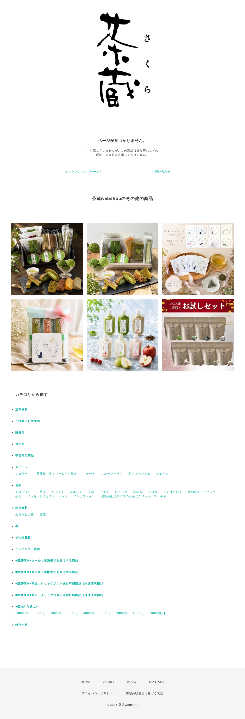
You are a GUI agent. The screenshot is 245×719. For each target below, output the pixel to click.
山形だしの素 (24, 514)
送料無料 (21, 409)
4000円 (88, 613)
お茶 (18, 485)
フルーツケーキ (112, 473)
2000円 (121, 613)
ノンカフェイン (84, 496)
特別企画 (21, 624)
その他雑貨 (23, 537)
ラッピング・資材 (27, 549)
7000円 (55, 613)
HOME (85, 682)
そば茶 (153, 492)
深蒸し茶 (76, 492)
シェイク (162, 473)
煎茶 (43, 492)
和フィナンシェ (139, 473)
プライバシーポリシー (97, 693)
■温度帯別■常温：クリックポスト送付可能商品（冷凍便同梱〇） (60, 583)
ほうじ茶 (121, 492)
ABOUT (108, 682)
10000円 (21, 613)
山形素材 (21, 507)
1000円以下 (157, 613)
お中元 (20, 444)
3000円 (105, 613)
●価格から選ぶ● (26, 606)
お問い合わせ (161, 171)
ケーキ (90, 473)
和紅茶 (138, 492)
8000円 (39, 613)
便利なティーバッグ (202, 492)
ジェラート (23, 473)
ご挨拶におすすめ (27, 421)
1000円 (138, 613)
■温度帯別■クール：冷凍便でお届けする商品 (46, 560)
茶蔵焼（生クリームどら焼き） (58, 473)
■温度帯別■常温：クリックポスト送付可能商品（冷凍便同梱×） (60, 595)
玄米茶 (104, 492)
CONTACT (156, 682)
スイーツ (21, 467)
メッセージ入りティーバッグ (47, 496)
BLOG (131, 682)
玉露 (91, 492)
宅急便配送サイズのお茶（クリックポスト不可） (135, 496)
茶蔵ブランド (24, 492)
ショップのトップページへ (83, 171)
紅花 (43, 514)
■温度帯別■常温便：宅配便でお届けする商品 (46, 572)
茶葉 (18, 496)
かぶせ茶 (58, 492)
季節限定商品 (24, 455)
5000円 (72, 613)
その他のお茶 (172, 492)
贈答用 (20, 432)
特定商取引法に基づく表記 (144, 693)
